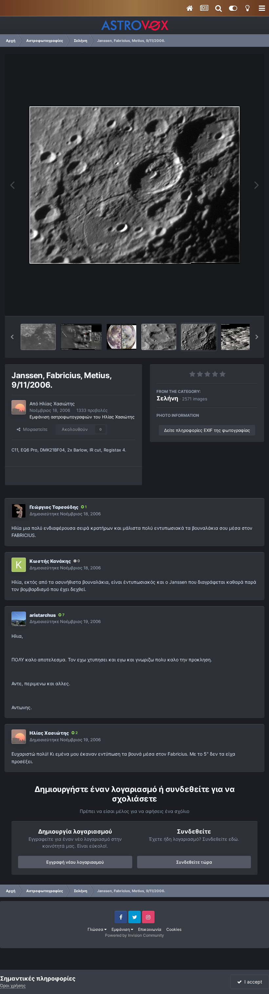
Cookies (173, 929)
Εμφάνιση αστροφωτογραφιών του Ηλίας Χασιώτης (82, 416)
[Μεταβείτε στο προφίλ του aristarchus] (18, 619)
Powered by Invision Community (134, 935)
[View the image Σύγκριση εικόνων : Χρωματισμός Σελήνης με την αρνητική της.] (121, 337)
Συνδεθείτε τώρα (194, 862)
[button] (12, 337)
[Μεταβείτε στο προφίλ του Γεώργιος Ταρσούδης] (18, 511)
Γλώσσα (96, 929)
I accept (252, 982)
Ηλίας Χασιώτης (57, 403)
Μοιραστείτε (34, 429)
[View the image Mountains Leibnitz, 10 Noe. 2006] (242, 337)
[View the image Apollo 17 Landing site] (81, 337)
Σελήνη (167, 398)
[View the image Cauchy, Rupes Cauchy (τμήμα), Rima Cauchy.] (38, 337)
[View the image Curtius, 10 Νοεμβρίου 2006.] (158, 337)
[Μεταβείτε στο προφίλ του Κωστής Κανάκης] (18, 565)
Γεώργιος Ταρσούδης (54, 507)
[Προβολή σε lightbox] (134, 185)
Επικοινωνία (149, 929)
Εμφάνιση (121, 929)
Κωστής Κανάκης (50, 561)
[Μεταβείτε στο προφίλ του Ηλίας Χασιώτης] (18, 407)
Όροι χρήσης (13, 985)
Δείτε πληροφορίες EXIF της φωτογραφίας (207, 430)
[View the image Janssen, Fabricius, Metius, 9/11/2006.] (198, 337)
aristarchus (43, 615)
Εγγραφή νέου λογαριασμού (75, 862)
